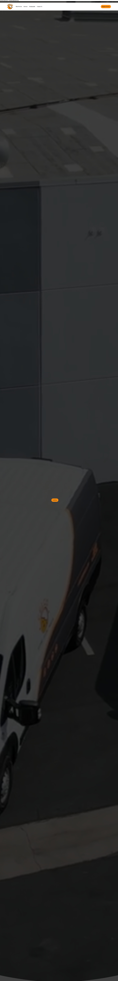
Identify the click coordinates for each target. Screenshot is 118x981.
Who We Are (19, 6)
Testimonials (32, 6)
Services (25, 6)
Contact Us (39, 6)
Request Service (106, 6)
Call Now (55, 500)
